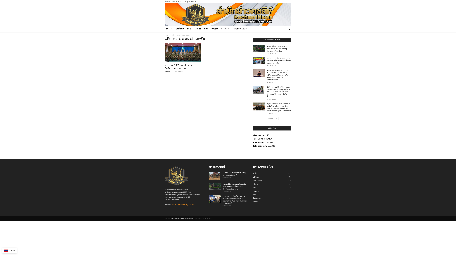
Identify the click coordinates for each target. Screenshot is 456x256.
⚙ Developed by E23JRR (203, 218)
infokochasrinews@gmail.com (183, 204)
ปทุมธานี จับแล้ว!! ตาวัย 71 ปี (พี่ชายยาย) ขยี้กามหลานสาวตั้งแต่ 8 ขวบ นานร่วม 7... (279, 60)
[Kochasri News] (228, 14)
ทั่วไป (189, 29)
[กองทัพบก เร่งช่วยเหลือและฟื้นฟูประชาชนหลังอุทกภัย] (214, 176)
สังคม (206, 29)
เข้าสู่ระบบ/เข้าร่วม (190, 1)
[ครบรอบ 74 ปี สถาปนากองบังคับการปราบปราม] (184, 52)
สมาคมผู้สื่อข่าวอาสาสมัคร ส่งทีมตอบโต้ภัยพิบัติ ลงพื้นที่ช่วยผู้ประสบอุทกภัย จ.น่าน (278, 48)
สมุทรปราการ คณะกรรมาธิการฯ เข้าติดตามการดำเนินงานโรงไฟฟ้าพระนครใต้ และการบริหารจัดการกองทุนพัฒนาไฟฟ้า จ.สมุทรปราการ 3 (278, 75)
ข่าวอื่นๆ (224, 29)
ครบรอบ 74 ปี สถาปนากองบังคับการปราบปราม (179, 67)
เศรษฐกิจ (214, 29)
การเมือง (198, 29)
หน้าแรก (169, 29)
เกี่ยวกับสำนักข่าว (239, 29)
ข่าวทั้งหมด (180, 29)
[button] (288, 29)
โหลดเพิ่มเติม (271, 119)
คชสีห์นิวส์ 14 (168, 71)
